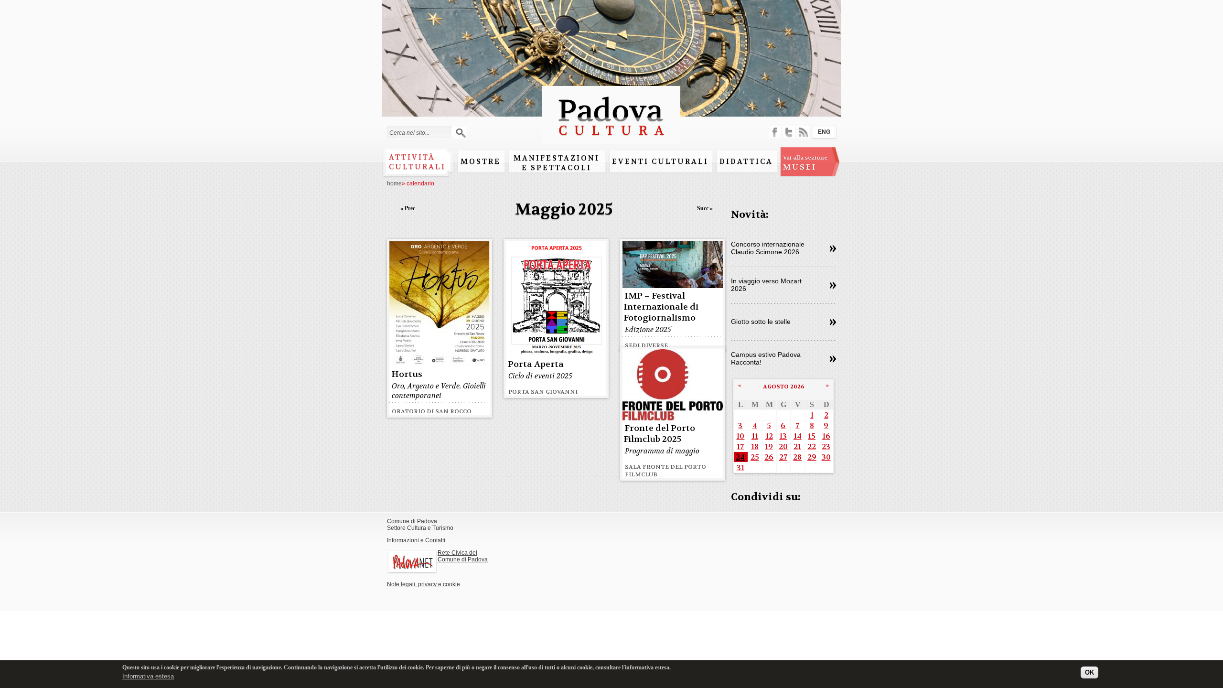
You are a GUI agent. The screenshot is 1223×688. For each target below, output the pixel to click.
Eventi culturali (660, 161)
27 (783, 457)
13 (783, 436)
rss (803, 132)
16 (826, 436)
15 (811, 436)
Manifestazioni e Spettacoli (557, 162)
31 (740, 467)
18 (755, 446)
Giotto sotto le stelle (761, 321)
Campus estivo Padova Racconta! (766, 358)
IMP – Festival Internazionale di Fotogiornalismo (660, 306)
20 (783, 446)
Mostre (481, 161)
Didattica (746, 161)
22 (811, 446)
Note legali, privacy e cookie (423, 584)
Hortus (406, 374)
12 (769, 436)
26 (768, 457)
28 (797, 457)
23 (826, 446)
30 (826, 457)
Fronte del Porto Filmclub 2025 (659, 434)
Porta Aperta (536, 364)
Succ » (705, 208)
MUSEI (805, 163)
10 (740, 436)
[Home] (611, 140)
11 (754, 436)
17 (740, 446)
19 (769, 446)
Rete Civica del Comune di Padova (463, 556)
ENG (824, 132)
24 (740, 457)
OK (1089, 672)
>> (833, 249)
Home (394, 183)
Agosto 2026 (784, 386)
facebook (775, 132)
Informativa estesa (148, 675)
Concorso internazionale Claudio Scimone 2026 (768, 248)
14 (798, 436)
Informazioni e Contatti (416, 540)
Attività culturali (417, 162)
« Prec (407, 208)
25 (755, 457)
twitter (789, 132)
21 (797, 446)
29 (811, 457)
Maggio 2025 (564, 209)
